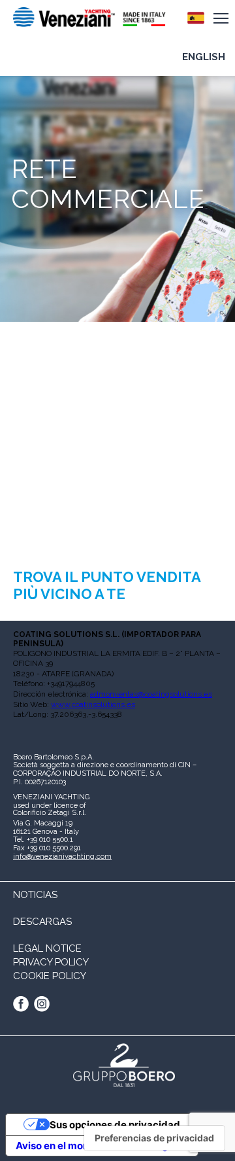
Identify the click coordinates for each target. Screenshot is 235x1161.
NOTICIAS (35, 895)
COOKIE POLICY (49, 976)
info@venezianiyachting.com (62, 856)
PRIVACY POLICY (51, 962)
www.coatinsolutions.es (93, 704)
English (203, 57)
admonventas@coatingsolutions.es (151, 694)
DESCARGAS (42, 921)
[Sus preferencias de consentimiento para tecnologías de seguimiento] (154, 1138)
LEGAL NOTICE (47, 948)
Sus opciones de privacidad (115, 1124)
